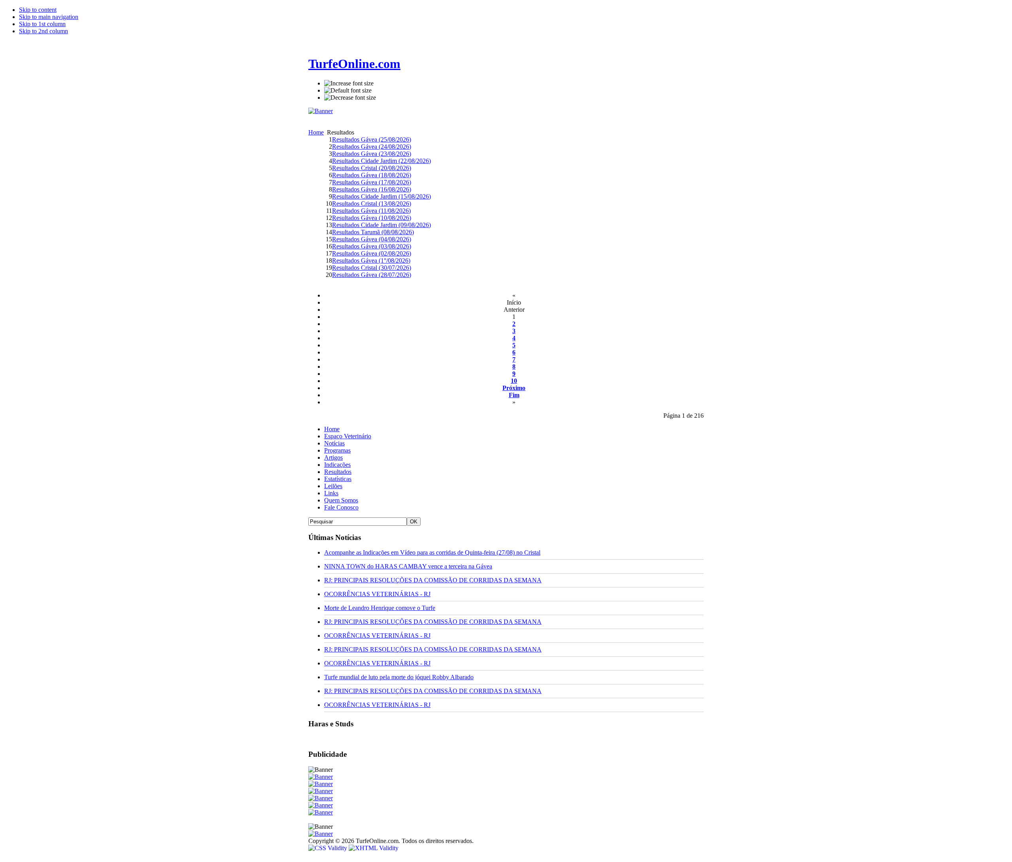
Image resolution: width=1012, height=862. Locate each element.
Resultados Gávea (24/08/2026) (371, 146)
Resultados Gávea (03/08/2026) (371, 246)
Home (316, 132)
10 (514, 380)
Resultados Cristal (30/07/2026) (371, 267)
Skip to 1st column (42, 24)
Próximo (513, 388)
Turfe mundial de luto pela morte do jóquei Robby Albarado (399, 677)
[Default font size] (348, 90)
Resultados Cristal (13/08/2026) (371, 203)
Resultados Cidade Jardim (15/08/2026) (381, 196)
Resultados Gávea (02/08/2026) (371, 253)
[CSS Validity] (328, 848)
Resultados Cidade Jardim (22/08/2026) (381, 160)
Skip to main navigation (48, 16)
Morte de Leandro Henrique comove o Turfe (379, 607)
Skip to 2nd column (43, 31)
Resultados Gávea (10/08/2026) (371, 217)
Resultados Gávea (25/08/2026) (371, 139)
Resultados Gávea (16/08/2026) (371, 189)
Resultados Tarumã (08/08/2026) (373, 232)
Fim (514, 395)
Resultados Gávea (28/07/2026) (371, 274)
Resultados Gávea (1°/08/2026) (371, 260)
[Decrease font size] (350, 97)
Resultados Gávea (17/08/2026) (371, 182)
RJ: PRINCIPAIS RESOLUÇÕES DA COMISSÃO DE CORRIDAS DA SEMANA (433, 580)
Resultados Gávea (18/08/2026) (371, 175)
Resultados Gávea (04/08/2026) (371, 239)
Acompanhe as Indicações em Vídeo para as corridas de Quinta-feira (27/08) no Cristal (432, 552)
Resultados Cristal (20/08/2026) (371, 168)
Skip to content (38, 9)
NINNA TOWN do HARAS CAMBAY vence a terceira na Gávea (408, 566)
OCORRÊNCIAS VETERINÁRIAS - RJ (377, 594)
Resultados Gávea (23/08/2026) (371, 153)
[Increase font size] (349, 83)
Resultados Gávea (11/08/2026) (371, 210)
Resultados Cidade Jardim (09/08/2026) (381, 225)
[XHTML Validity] (373, 848)
